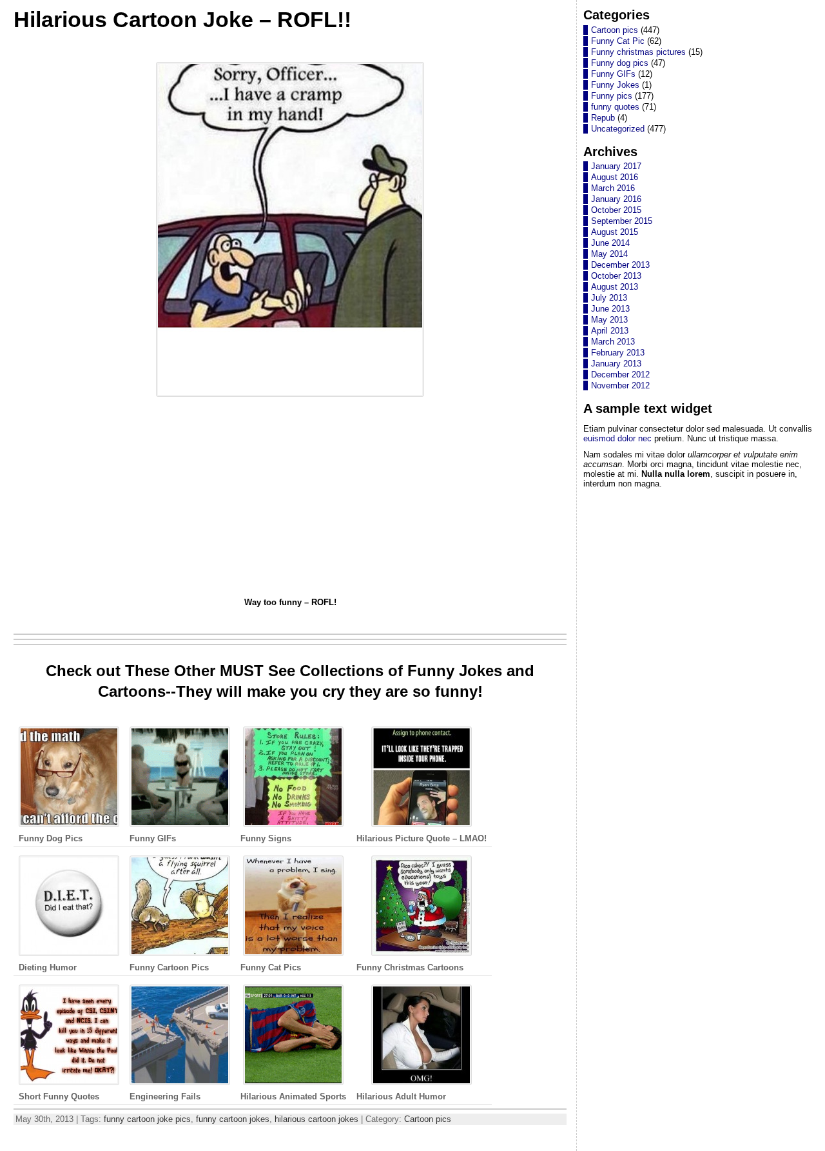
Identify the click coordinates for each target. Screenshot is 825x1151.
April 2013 (609, 330)
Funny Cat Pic (618, 41)
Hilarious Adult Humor (401, 1096)
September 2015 (621, 221)
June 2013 (610, 309)
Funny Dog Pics (50, 838)
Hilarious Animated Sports (293, 1096)
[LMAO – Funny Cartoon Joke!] (290, 397)
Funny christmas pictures (638, 52)
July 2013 (609, 298)
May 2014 (609, 254)
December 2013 (620, 265)
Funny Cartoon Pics (169, 967)
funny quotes (615, 107)
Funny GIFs (153, 838)
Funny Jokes (615, 85)
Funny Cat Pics (270, 967)
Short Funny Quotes (59, 1096)
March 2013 (613, 341)
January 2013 (616, 363)
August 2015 (614, 232)
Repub (603, 118)
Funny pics (611, 96)
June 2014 (610, 243)
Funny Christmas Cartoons (409, 967)
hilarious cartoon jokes (316, 1119)
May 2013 (609, 320)
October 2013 (616, 276)
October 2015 (616, 210)
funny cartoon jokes (232, 1119)
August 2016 (614, 177)
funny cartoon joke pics (147, 1119)
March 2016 (613, 188)
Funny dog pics (619, 63)
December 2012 (620, 374)
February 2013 (618, 352)
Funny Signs (265, 838)
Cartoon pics (427, 1119)
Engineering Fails (165, 1096)
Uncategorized (618, 129)
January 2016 (616, 199)
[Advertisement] (290, 498)
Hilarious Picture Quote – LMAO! (421, 838)
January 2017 (616, 166)
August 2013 (614, 287)
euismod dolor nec (617, 438)
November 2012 (620, 385)
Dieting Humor (48, 967)
